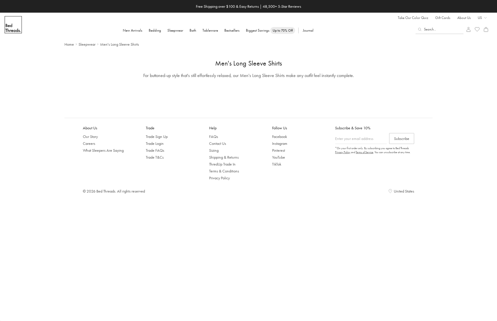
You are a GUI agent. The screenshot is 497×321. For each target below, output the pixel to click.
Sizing (214, 150)
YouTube (278, 157)
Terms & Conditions (224, 171)
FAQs (213, 136)
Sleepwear (87, 44)
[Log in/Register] (468, 29)
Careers (89, 143)
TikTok (276, 164)
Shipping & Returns (224, 157)
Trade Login (155, 143)
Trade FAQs (155, 150)
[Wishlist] (477, 29)
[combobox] (440, 29)
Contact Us (217, 143)
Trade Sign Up (157, 136)
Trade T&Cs (155, 157)
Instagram (279, 143)
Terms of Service (364, 152)
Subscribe (401, 138)
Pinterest (278, 150)
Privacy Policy (219, 177)
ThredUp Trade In (222, 164)
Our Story (90, 136)
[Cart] (486, 29)
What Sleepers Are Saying (103, 150)
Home (69, 44)
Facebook (279, 136)
